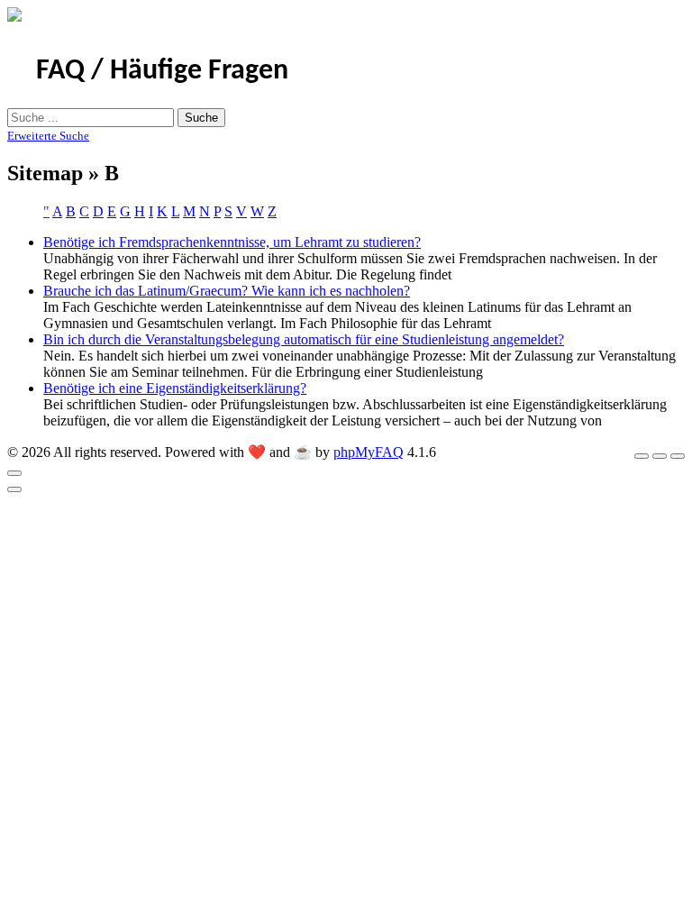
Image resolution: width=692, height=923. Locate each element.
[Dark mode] (659, 456)
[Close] (14, 473)
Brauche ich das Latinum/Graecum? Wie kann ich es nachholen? (226, 290)
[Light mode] (641, 456)
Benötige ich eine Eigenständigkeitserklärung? (174, 388)
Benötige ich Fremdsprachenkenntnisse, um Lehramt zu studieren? (232, 242)
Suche (201, 117)
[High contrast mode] (677, 456)
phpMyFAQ (368, 452)
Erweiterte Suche (48, 135)
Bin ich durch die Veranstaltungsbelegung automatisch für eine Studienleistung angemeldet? (303, 339)
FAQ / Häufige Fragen (162, 71)
